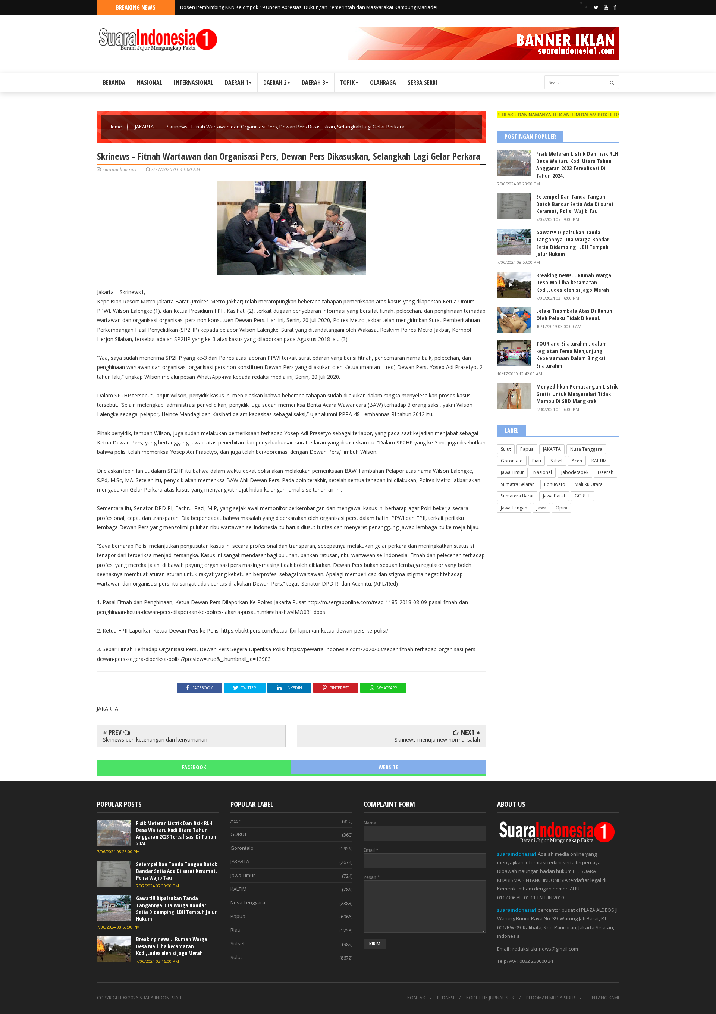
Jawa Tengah (514, 508)
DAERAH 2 (274, 82)
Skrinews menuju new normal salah (437, 739)
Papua (527, 449)
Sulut (506, 449)
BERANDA (114, 82)
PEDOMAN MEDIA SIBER (550, 998)
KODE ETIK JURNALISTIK (490, 998)
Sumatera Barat (517, 496)
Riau (536, 461)
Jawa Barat (554, 496)
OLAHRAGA (383, 82)
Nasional (542, 472)
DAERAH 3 (313, 82)
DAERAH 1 (236, 82)
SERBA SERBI (422, 82)
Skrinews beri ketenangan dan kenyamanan (155, 739)
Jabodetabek (574, 472)
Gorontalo (512, 461)
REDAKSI (445, 998)
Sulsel (556, 461)
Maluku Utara (589, 484)
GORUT (582, 496)
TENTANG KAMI (603, 998)
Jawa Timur (512, 472)
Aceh (577, 461)
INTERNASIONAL (193, 82)
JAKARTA (145, 126)
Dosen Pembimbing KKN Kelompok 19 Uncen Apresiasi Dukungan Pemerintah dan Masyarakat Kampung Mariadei (308, 7)
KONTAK (416, 998)
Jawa (541, 508)
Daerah (605, 472)
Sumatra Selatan (518, 484)
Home (116, 126)
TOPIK (347, 82)
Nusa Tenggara (586, 449)
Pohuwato (554, 484)
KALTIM (599, 461)
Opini (561, 508)
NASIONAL (149, 82)
